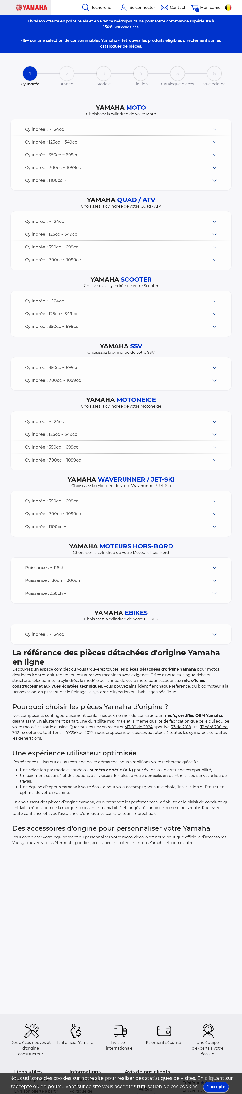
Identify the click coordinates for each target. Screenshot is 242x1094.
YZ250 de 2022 (80, 732)
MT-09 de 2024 (139, 727)
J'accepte (216, 1087)
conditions (129, 27)
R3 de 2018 (181, 727)
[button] (121, 129)
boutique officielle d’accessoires (196, 837)
